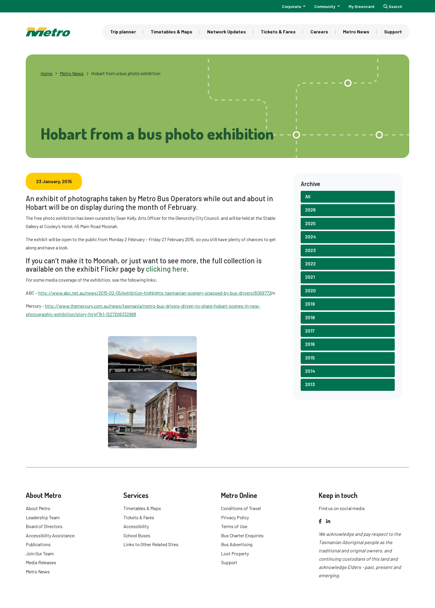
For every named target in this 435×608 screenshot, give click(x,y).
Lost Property (235, 553)
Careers (319, 31)
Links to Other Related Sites (150, 544)
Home (46, 73)
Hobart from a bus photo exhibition (125, 73)
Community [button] (325, 6)
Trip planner (123, 31)
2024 (310, 236)
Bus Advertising (236, 544)
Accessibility (136, 526)
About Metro (38, 508)
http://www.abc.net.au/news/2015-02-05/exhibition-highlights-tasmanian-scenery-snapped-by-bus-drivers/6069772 (154, 293)
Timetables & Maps (171, 31)
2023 (310, 250)
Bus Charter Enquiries (242, 535)
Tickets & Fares (278, 31)
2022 (310, 263)
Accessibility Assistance (50, 535)
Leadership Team (43, 517)
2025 (310, 223)
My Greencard (361, 6)
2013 (310, 384)
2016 (310, 344)
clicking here (166, 269)
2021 (310, 277)
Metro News (356, 31)
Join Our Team (40, 553)
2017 (310, 330)
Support (393, 31)
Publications (38, 544)
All (307, 196)
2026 (310, 209)
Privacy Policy (235, 517)
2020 (310, 290)
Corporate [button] (292, 6)
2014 (310, 371)
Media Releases (41, 562)
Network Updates (226, 31)
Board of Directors (44, 526)
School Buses (136, 535)
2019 (310, 304)
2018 (310, 317)
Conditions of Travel (241, 508)
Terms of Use (234, 526)
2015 (310, 357)
